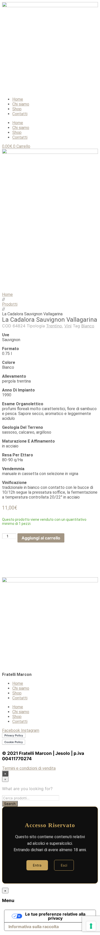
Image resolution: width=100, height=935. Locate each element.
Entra (37, 865)
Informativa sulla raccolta (33, 926)
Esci (64, 865)
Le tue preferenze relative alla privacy (55, 916)
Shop (17, 109)
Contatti (19, 113)
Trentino (54, 325)
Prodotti (9, 304)
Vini (68, 325)
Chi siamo (20, 104)
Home (17, 99)
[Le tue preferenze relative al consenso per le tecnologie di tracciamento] (91, 926)
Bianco (87, 325)
